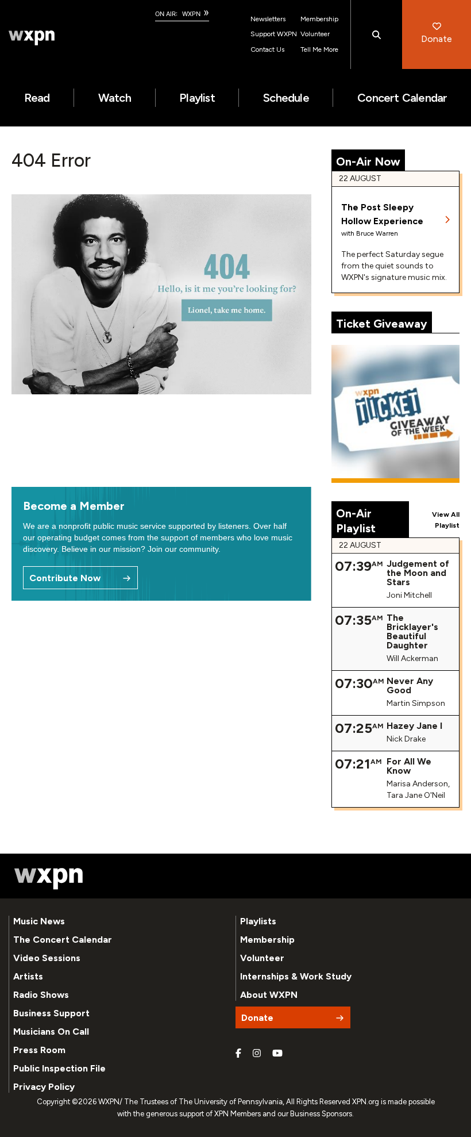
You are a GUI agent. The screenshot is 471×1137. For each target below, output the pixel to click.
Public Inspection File (59, 1068)
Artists (28, 976)
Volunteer (315, 34)
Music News (39, 921)
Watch (114, 98)
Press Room (39, 1049)
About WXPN (269, 994)
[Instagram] (257, 1053)
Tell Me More (319, 49)
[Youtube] (277, 1053)
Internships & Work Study (296, 976)
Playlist (197, 98)
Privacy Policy (44, 1086)
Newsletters (267, 19)
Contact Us (267, 49)
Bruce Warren (377, 233)
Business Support (51, 1013)
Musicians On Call (51, 1031)
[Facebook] (238, 1053)
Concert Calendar (402, 98)
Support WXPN (273, 34)
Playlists (258, 921)
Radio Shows (41, 994)
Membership (319, 19)
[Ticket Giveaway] (395, 414)
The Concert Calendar (62, 939)
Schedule (286, 98)
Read (37, 98)
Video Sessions (46, 957)
